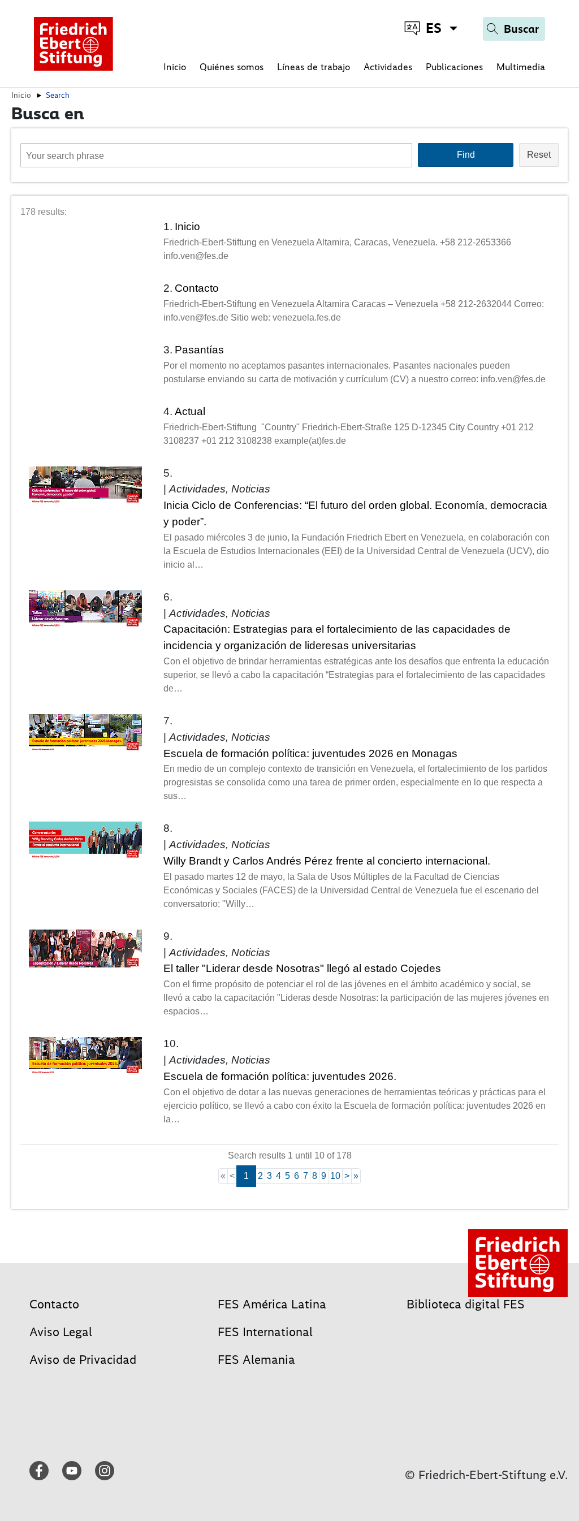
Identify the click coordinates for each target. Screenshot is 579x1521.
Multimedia (520, 66)
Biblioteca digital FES (466, 1304)
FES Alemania (256, 1359)
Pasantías (199, 350)
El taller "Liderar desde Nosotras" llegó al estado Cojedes (302, 968)
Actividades (388, 66)
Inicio (174, 66)
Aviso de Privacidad (82, 1359)
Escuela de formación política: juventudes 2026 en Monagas (310, 753)
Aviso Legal (60, 1331)
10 (335, 1176)
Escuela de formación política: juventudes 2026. (279, 1076)
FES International (265, 1331)
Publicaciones (454, 66)
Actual (190, 411)
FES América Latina (272, 1304)
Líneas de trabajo (313, 66)
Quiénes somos (231, 66)
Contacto (197, 288)
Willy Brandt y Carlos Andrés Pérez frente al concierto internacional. (326, 861)
